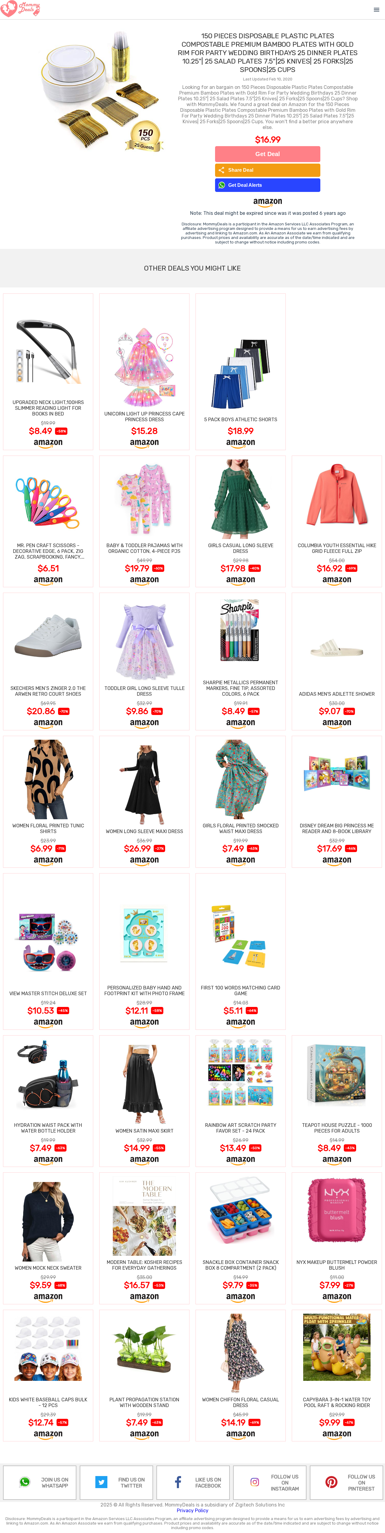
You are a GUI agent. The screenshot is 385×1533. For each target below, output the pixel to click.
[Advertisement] (337, 371)
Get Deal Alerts (245, 185)
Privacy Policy (192, 1510)
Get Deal (267, 154)
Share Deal (235, 170)
